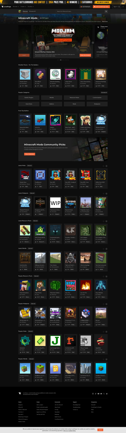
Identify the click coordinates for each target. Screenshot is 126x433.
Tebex (92, 409)
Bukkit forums (58, 416)
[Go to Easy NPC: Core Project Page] (85, 178)
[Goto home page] (6, 6)
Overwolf (93, 404)
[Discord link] (101, 394)
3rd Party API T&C (41, 414)
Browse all (104, 92)
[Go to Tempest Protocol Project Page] (101, 123)
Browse (15, 6)
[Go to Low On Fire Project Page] (85, 289)
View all (30, 165)
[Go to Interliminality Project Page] (25, 261)
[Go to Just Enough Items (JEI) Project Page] (55, 344)
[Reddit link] (107, 394)
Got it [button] (100, 429)
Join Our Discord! (59, 404)
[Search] (106, 11)
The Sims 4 (20, 412)
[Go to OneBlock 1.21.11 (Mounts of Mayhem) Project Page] (40, 372)
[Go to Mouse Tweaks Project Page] (85, 344)
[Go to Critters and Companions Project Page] (85, 123)
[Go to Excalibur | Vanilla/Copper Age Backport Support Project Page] (70, 234)
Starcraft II (20, 414)
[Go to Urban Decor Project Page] (70, 78)
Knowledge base (76, 404)
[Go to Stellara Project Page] (55, 123)
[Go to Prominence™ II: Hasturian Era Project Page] (70, 316)
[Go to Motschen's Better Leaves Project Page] (55, 289)
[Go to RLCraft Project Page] (101, 316)
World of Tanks (21, 421)
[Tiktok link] (96, 394)
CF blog (56, 409)
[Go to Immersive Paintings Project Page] (101, 78)
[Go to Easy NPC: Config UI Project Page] (70, 178)
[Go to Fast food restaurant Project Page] (101, 261)
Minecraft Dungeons (23, 419)
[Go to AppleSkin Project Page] (101, 344)
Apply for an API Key (41, 412)
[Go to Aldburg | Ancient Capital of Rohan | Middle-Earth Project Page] (40, 261)
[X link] (104, 394)
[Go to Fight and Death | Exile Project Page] (70, 261)
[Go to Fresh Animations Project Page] (25, 289)
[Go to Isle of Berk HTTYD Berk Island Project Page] (70, 372)
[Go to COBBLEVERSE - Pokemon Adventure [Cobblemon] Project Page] (85, 316)
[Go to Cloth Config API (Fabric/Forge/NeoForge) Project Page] (40, 344)
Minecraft (20, 407)
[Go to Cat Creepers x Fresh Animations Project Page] (101, 234)
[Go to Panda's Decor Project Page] (25, 78)
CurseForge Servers (59, 419)
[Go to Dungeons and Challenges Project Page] (40, 206)
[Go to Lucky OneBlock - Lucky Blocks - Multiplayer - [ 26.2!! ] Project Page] (55, 372)
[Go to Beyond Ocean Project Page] (70, 206)
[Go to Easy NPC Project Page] (55, 178)
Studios (30, 6)
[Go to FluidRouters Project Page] (40, 178)
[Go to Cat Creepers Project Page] (85, 234)
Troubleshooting (76, 407)
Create (22, 6)
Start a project (40, 404)
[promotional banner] (63, 2)
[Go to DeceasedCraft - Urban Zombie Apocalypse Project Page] (40, 316)
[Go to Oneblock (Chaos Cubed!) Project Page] (25, 372)
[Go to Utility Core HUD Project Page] (101, 178)
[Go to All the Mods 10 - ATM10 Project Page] (25, 316)
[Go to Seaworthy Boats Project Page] (25, 123)
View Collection (81, 55)
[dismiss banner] (124, 2)
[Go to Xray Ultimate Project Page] (101, 289)
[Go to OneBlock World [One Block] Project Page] (101, 372)
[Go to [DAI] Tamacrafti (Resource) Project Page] (40, 234)
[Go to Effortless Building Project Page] (55, 78)
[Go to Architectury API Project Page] (70, 344)
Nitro (92, 412)
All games (20, 404)
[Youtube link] (98, 394)
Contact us (75, 409)
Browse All (32, 11)
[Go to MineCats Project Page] (101, 206)
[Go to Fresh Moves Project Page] (40, 289)
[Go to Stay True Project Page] (70, 289)
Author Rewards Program (42, 409)
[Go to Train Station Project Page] (55, 261)
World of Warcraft (22, 409)
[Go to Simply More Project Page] (25, 178)
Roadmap (57, 414)
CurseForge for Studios (96, 407)
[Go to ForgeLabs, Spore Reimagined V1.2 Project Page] (85, 206)
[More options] (123, 6)
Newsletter (57, 412)
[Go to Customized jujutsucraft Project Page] (55, 234)
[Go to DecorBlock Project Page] (40, 78)
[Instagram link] (93, 394)
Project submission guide (42, 407)
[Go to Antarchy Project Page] (40, 123)
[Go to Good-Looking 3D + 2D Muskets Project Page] (25, 234)
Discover (25, 11)
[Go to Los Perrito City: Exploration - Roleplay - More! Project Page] (85, 372)
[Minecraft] (19, 11)
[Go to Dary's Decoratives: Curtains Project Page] (85, 78)
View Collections (29, 154)
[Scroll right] (106, 166)
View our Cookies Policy (69, 430)
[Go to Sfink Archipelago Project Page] (85, 261)
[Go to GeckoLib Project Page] (25, 344)
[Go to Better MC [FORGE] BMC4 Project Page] (55, 316)
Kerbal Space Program (23, 416)
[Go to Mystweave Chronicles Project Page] (55, 206)
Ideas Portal (57, 407)
